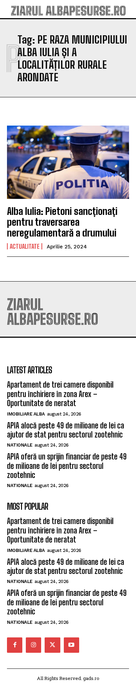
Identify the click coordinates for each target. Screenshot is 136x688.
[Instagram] (33, 645)
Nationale (19, 445)
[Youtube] (71, 645)
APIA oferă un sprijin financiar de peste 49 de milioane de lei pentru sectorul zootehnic (67, 466)
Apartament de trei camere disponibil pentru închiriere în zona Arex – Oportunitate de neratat (60, 394)
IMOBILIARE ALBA (26, 414)
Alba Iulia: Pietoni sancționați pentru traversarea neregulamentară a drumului (62, 222)
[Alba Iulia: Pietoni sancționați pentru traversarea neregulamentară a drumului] (68, 162)
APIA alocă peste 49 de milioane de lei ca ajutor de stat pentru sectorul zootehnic (65, 430)
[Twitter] (52, 645)
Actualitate (24, 246)
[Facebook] (14, 645)
